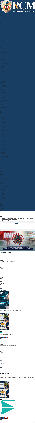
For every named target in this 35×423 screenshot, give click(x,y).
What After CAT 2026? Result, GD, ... (13, 389)
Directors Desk (3, 29)
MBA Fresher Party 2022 (4, 86)
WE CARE (2, 55)
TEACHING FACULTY (3, 70)
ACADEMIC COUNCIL (3, 75)
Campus (2, 36)
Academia (1, 15)
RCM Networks (3, 126)
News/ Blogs (1, 206)
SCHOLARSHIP (2, 47)
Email (0, 330)
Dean (2, 73)
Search (0, 229)
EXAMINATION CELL (3, 149)
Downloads (1, 112)
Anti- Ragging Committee (4, 63)
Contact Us (1, 205)
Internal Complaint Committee (5, 156)
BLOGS (1, 175)
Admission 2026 (2, 23)
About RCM (3, 26)
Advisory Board (3, 168)
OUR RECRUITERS (3, 103)
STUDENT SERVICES (3, 157)
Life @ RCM (1, 22)
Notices (1, 111)
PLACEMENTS (2, 145)
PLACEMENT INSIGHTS (3, 92)
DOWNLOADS (2, 67)
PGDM (3, 138)
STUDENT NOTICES (3, 66)
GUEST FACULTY (2, 78)
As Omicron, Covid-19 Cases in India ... (6, 252)
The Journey (3, 119)
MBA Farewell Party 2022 (4, 179)
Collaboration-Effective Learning (5, 52)
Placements (1, 16)
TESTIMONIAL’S (2, 88)
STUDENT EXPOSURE (3, 60)
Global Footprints (3, 33)
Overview (3, 93)
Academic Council (3, 77)
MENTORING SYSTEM (3, 48)
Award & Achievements (4, 32)
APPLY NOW (2, 202)
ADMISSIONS (1, 198)
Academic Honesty (3, 142)
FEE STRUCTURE (2, 109)
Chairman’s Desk (4, 28)
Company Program (3, 190)
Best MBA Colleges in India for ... (13, 291)
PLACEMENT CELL (3, 187)
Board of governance (4, 30)
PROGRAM (2, 40)
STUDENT (2, 89)
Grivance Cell (3, 62)
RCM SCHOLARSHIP (3, 108)
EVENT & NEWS (2, 176)
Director (2, 74)
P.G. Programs (3, 43)
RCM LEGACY (2, 25)
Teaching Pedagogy (4, 130)
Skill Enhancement (3, 51)
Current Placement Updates (4, 94)
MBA (2, 44)
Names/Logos (3, 104)
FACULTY (2, 56)
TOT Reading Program (4, 97)
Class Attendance (3, 141)
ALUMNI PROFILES (3, 172)
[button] (17, 19)
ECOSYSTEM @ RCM (3, 127)
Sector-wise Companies (4, 105)
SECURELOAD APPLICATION (4, 107)
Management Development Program (5, 96)
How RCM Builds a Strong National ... (4, 373)
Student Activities (3, 153)
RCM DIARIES (1, 82)
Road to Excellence (3, 191)
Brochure (2, 160)
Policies (2, 37)
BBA (2, 134)
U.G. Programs (3, 41)
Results (2, 161)
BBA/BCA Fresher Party (4, 85)
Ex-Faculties (3, 164)
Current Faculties (3, 71)
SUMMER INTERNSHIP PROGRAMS (4, 100)
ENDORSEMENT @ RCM (3, 123)
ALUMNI (1, 171)
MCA (2, 45)
